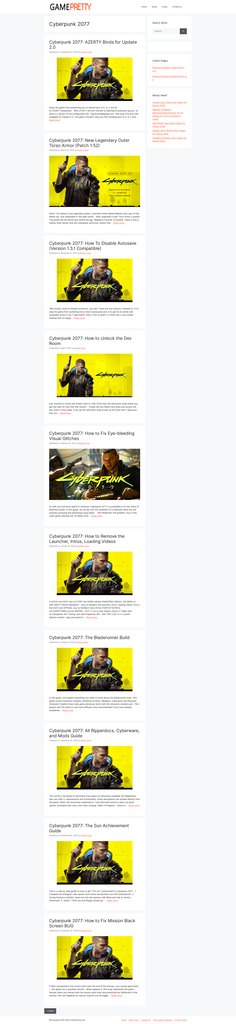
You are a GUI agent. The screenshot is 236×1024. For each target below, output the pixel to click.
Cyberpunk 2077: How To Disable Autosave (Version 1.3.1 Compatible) (92, 246)
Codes (164, 7)
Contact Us (177, 7)
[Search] (183, 31)
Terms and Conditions (162, 1020)
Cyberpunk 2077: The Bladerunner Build (89, 637)
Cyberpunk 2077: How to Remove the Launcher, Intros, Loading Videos (87, 539)
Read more (54, 120)
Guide (154, 7)
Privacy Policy (181, 1020)
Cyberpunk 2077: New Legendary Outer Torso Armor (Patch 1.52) (89, 143)
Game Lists (134, 1020)
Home (144, 7)
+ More (50, 1011)
